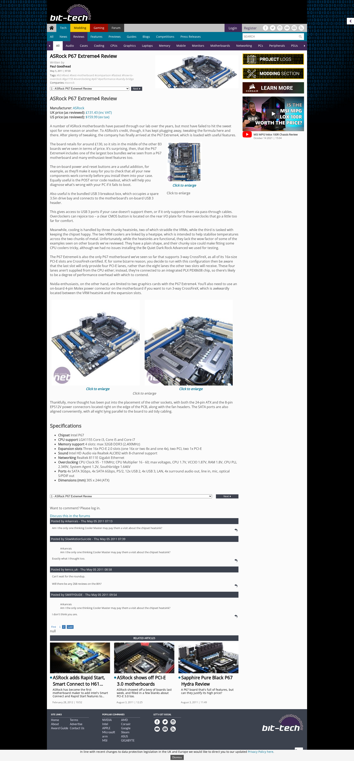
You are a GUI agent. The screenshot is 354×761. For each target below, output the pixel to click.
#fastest (116, 75)
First (53, 627)
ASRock (78, 108)
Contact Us (77, 728)
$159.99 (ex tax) (97, 117)
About (55, 724)
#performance (107, 79)
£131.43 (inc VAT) (99, 112)
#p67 (94, 79)
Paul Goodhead (60, 66)
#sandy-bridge (125, 79)
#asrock (70, 82)
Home (55, 720)
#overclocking (82, 79)
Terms (74, 720)
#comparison (103, 75)
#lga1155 (67, 79)
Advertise (76, 724)
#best (65, 75)
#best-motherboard (82, 75)
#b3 (59, 75)
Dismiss (177, 757)
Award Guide (59, 728)
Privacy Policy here (260, 752)
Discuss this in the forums (70, 516)
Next (136, 88)
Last (70, 627)
